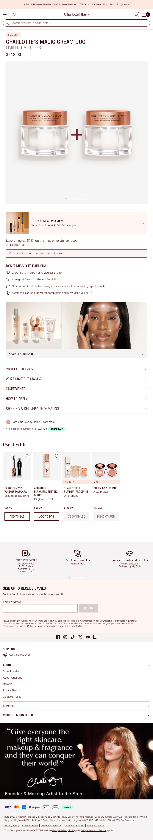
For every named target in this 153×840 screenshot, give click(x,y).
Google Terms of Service (94, 830)
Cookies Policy (12, 696)
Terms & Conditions (51, 825)
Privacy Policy (26, 626)
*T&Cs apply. (9, 620)
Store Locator (11, 671)
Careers (7, 684)
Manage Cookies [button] (95, 825)
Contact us (130, 820)
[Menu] (4, 14)
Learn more (48, 421)
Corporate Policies (74, 825)
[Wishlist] (13, 14)
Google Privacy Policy (64, 830)
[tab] (66, 198)
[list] (76, 132)
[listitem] (76, 132)
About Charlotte (12, 677)
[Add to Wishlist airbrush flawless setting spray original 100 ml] (56, 456)
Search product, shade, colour (31, 23)
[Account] (137, 14)
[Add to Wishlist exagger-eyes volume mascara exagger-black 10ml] (27, 456)
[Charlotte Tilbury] (76, 14)
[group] (16, 488)
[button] (7, 23)
